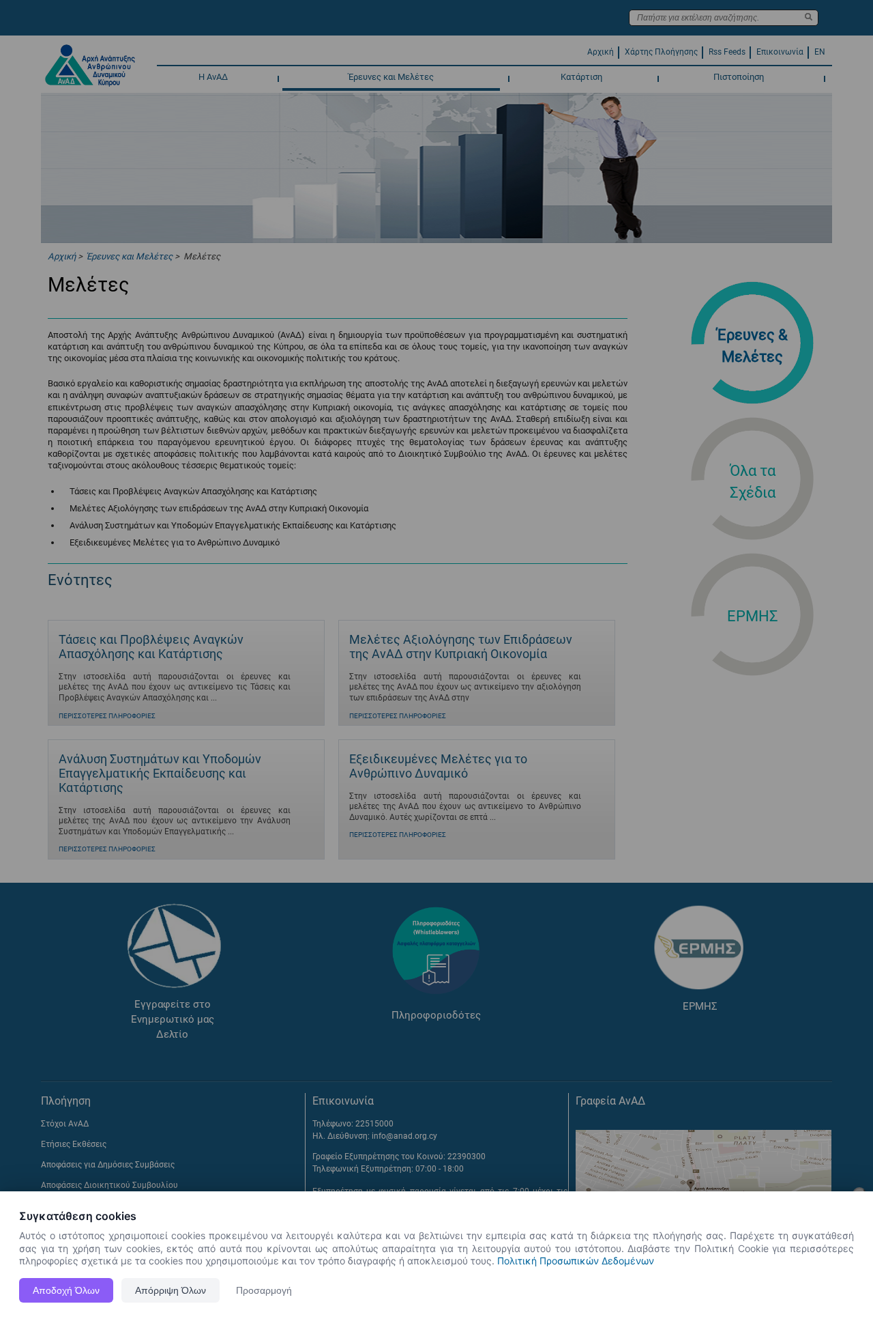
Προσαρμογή (264, 1290)
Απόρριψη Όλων (170, 1290)
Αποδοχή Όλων (66, 1290)
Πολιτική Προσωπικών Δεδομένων (575, 1260)
